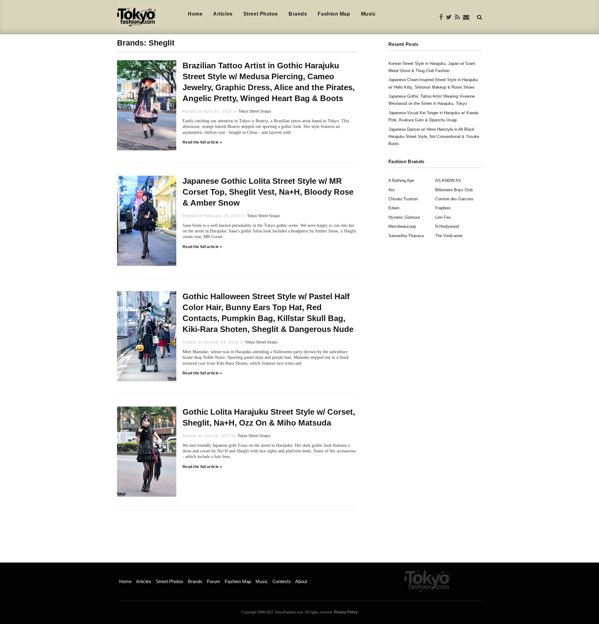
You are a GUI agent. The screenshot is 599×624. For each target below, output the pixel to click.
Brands (298, 14)
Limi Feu (443, 217)
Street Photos (260, 14)
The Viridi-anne (448, 235)
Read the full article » (202, 142)
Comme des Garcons (454, 199)
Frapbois (443, 208)
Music (368, 14)
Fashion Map (334, 14)
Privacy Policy (346, 612)
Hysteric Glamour (404, 217)
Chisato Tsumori (403, 199)
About (301, 581)
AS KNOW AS (448, 180)
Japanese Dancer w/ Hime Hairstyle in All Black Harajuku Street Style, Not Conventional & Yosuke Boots (433, 136)
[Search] (479, 17)
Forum (213, 581)
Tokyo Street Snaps (254, 111)
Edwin (393, 208)
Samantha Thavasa (406, 235)
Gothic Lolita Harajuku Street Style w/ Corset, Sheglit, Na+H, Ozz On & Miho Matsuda (269, 417)
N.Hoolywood (447, 226)
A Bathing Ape (401, 180)
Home (195, 14)
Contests (281, 581)
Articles (222, 14)
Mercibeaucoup (402, 226)
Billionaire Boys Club (454, 190)
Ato (391, 190)
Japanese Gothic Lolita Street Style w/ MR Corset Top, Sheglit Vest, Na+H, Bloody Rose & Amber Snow (268, 191)
